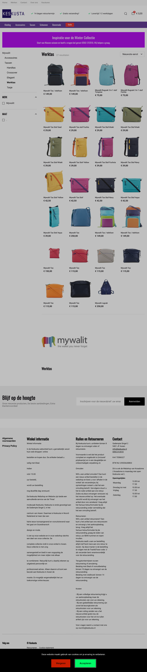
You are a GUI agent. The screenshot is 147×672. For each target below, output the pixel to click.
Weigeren (61, 663)
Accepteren (85, 663)
